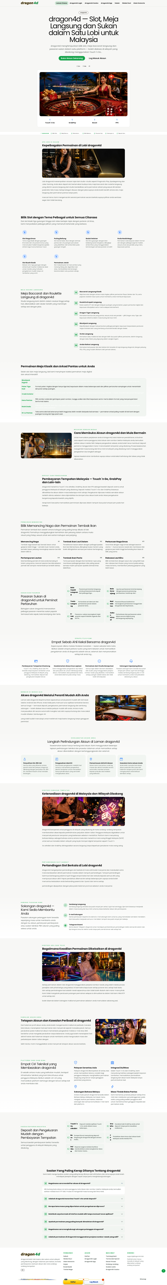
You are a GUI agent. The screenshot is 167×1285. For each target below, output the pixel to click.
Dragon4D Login (91, 1259)
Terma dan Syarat (112, 1259)
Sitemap (143, 1279)
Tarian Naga (68, 1269)
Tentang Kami (111, 1256)
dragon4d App (106, 3)
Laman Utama (61, 3)
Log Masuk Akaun (97, 58)
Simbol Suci (126, 3)
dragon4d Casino (91, 3)
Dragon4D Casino (112, 1269)
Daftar (87, 1256)
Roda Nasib (67, 1267)
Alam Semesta (139, 3)
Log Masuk (94, 1282)
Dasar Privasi (111, 1262)
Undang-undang (112, 1264)
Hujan (65, 1264)
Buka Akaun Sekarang (72, 58)
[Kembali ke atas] (163, 1271)
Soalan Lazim (111, 1267)
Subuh (117, 3)
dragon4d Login (76, 3)
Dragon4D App (90, 1262)
